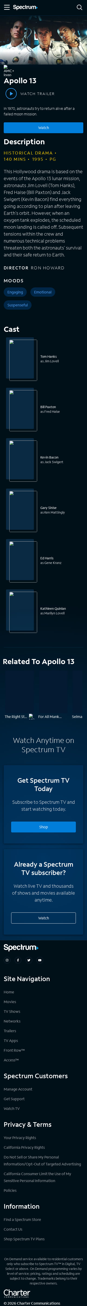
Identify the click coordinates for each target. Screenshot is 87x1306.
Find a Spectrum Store (22, 1219)
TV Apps (11, 1040)
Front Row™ (14, 1050)
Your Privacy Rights (20, 1137)
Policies (10, 1190)
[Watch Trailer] (11, 93)
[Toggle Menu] (6, 7)
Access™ (11, 1059)
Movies (10, 1001)
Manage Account (18, 1089)
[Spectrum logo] (25, 8)
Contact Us (13, 1229)
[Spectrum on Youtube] (39, 960)
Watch (43, 127)
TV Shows (12, 1011)
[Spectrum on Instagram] (7, 960)
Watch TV (12, 1108)
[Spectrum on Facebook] (18, 960)
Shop (43, 826)
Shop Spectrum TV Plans (24, 1238)
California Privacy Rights (24, 1147)
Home (9, 991)
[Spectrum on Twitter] (29, 960)
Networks (12, 1021)
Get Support (14, 1098)
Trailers (10, 1030)
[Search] (79, 8)
